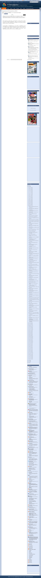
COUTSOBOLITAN (31, 535)
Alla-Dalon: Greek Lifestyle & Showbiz (33, 409)
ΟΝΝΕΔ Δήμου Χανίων (31, 541)
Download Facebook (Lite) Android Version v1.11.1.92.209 (33, 497)
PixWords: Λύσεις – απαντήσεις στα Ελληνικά (33, 492)
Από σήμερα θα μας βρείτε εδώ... (33, 437)
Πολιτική (8, 8)
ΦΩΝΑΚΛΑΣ (30, 371)
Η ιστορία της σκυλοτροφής (32, 231)
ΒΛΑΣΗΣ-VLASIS (31, 451)
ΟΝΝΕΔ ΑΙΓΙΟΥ (31, 548)
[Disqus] (14, 48)
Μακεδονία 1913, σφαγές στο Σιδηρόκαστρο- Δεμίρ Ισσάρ (32, 469)
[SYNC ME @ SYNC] (34, 0)
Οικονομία (11, 8)
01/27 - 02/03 (30, 355)
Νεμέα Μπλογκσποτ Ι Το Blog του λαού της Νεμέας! (33, 498)
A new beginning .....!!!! (31, 530)
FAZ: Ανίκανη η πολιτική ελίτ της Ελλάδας (34, 219)
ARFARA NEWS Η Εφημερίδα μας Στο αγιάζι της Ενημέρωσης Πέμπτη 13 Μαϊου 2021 (33, 435)
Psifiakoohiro (30, 502)
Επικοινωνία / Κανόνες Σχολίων (29, 8)
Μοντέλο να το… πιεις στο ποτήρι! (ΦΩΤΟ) (34, 312)
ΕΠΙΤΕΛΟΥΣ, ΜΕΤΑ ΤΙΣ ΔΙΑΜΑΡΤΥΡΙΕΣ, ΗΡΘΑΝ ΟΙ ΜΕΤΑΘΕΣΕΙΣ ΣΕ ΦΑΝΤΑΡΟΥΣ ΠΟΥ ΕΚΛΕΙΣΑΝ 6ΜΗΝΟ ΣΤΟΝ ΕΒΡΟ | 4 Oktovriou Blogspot (33, 50)
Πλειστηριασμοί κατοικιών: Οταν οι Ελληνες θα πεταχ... (33, 279)
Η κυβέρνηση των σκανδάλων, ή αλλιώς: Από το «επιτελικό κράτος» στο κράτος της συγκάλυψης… (33, 379)
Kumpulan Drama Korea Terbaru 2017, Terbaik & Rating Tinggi (33, 462)
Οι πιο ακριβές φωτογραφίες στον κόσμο (33, 298)
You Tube (38, 0)
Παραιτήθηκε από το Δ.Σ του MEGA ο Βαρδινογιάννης (33, 252)
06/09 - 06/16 (30, 334)
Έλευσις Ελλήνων (31, 463)
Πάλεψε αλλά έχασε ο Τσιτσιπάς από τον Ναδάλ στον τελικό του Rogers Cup (33, 455)
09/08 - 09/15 (30, 203)
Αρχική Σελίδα (4, 8)
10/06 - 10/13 (30, 198)
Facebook (30, 0)
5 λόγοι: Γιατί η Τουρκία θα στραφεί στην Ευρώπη (33, 520)
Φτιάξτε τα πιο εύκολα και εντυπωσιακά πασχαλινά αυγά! (33, 507)
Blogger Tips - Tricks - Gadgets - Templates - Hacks (32, 513)
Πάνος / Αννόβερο (32, 43)
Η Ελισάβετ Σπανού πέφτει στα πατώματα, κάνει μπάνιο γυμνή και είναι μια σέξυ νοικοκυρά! (33, 528)
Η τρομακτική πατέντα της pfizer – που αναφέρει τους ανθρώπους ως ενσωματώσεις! (33, 417)
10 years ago (31, 42)
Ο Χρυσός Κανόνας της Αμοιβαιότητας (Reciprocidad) (33, 385)
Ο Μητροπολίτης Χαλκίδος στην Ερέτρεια (32, 376)
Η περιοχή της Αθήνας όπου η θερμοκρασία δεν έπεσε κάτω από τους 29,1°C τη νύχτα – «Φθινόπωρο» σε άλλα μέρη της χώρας (33, 390)
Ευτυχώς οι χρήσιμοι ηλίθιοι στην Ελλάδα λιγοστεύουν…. (32, 369)
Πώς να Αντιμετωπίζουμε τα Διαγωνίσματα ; (32, 397)
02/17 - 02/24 (30, 352)
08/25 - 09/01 (30, 205)
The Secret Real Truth (31, 416)
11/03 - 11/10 (30, 194)
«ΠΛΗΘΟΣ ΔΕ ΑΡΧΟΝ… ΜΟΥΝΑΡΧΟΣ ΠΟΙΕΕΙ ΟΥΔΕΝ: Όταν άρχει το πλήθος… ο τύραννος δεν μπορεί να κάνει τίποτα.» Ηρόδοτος (33, 533)
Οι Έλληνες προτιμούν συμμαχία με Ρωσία (34, 297)
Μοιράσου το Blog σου (31, 511)
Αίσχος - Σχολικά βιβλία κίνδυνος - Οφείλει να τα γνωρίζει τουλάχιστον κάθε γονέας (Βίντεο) (33, 465)
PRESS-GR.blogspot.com (32, 373)
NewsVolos (30, 454)
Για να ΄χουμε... (31, 544)
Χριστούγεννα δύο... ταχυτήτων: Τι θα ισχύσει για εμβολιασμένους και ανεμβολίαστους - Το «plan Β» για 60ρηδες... (33, 414)
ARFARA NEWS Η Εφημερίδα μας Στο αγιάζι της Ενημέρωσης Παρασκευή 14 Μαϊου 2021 (33, 432)
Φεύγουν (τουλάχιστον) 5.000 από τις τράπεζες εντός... (33, 303)
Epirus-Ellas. (30, 401)
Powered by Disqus (29, 59)
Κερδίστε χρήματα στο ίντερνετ (33, 458)
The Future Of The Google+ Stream (32, 501)
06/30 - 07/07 (30, 330)
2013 (28, 186)
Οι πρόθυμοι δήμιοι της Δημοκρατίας (33, 216)
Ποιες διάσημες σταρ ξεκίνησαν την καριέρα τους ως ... (33, 267)
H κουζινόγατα (31, 506)
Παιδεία (14, 8)
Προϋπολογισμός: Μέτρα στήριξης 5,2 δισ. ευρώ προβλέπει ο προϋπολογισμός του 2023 (33, 411)
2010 (28, 362)
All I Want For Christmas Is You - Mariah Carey (33, 517)
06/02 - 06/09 (30, 335)
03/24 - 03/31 (30, 346)
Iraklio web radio (31, 461)
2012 (28, 360)
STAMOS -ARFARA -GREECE (32, 549)
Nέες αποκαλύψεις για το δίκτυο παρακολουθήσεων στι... (32, 239)
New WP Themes (17, 576)
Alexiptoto (30, 550)
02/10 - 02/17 (30, 353)
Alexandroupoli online (31, 380)
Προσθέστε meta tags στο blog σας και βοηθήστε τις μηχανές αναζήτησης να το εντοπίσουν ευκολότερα (33, 515)
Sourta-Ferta (30, 375)
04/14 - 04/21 (30, 343)
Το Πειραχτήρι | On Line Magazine (33, 491)
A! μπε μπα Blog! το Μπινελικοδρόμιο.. (31, 449)
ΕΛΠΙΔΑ (30, 470)
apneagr (30, 392)
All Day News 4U (31, 396)
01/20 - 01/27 (30, 356)
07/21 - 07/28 (30, 327)
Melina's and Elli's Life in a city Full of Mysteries (33, 487)
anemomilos (30, 466)
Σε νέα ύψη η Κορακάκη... (32, 479)
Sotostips (30, 438)
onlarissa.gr (30, 561)
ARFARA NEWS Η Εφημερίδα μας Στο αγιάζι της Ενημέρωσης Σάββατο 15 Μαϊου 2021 (33, 429)
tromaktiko (30, 366)
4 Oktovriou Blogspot (31, 509)
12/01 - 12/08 (30, 189)
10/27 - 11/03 (30, 195)
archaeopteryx (30, 443)
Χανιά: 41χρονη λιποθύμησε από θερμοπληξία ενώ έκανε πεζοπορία (33, 367)
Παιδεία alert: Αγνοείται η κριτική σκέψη (33, 447)
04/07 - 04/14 (30, 344)
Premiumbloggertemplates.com (29, 576)
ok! (29, 475)
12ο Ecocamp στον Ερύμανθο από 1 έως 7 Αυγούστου (33, 481)
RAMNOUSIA (30, 557)
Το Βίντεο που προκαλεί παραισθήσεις (33, 215)
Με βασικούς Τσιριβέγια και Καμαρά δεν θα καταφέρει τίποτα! (33, 387)
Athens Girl (30, 544)
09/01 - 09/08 (30, 204)
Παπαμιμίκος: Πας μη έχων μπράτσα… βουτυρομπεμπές (33, 311)
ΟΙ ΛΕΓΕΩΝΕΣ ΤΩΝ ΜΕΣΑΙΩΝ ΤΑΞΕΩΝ (33, 505)
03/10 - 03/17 (30, 348)
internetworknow (31, 555)
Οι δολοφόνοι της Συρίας (32, 457)
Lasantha (24, 576)
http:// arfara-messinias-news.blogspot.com (32, 430)
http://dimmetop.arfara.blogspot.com (33, 427)
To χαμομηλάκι (31, 384)
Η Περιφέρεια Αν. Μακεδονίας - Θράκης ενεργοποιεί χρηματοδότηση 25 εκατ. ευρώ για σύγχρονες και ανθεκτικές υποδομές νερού (33, 382)
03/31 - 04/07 (30, 345)
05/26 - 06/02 (30, 336)
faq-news (30, 531)
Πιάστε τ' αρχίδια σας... (31, 499)
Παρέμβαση (30, 472)
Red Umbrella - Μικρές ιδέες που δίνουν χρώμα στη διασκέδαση (33, 503)
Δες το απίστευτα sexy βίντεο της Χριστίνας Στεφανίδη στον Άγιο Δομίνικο (33, 525)
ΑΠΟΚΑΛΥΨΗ (30, 556)
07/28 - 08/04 (30, 326)
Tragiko (30, 558)
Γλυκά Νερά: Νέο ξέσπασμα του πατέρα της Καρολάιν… (32, 408)
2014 (28, 185)
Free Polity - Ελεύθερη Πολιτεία (33, 452)
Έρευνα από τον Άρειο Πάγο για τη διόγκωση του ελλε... (33, 261)
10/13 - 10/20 (30, 197)
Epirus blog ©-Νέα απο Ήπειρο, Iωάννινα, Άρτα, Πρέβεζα (32, 404)
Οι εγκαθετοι (30, 519)
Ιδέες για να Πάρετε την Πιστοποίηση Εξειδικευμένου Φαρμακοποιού (33, 459)
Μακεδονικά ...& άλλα (31, 468)
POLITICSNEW (30, 412)
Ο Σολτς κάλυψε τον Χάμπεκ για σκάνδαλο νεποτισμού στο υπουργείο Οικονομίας (33, 405)
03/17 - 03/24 (30, 347)
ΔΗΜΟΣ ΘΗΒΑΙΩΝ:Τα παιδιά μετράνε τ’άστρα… (33, 395)
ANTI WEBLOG (30, 377)
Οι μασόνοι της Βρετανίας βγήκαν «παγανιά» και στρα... (33, 285)
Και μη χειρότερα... (31, 493)
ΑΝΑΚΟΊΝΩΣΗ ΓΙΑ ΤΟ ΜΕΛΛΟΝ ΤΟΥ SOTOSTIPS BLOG (33, 439)
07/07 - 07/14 (30, 329)
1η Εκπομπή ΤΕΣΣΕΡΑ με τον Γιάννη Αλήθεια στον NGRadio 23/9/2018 (33, 453)
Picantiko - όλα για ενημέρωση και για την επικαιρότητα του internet (33, 522)
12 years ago (33, 58)
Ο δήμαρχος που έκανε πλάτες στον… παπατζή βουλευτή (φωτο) (33, 372)
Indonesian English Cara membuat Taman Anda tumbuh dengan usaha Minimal (33, 490)
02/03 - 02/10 (30, 354)
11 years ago (34, 45)
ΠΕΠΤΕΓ (30, 551)
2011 (28, 361)
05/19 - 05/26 (30, 337)
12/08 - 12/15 (30, 188)
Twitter (27, 0)
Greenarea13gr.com (31, 386)
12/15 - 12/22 (30, 187)
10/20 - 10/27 (30, 196)
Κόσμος (21, 8)
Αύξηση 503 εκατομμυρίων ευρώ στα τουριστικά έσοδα (33, 244)
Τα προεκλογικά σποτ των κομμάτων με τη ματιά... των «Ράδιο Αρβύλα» (33, 494)
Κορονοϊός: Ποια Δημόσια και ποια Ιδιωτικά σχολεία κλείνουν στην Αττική (33, 442)
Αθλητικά (24, 8)
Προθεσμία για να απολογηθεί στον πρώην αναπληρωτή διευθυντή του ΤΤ (33, 510)
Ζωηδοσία (30, 423)
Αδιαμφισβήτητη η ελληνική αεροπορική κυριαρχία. (33, 402)
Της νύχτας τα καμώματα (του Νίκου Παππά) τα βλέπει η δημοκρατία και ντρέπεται (33, 474)
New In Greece (30, 480)
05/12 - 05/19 (30, 338)
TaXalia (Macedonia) (31, 368)
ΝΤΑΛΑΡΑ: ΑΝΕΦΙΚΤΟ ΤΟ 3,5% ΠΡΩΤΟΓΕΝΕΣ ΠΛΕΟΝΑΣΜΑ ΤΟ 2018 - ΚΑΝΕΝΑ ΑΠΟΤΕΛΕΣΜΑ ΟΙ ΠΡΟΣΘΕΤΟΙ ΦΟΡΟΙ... (33, 484)
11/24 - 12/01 (30, 190)
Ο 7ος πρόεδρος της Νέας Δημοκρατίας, (33, 471)
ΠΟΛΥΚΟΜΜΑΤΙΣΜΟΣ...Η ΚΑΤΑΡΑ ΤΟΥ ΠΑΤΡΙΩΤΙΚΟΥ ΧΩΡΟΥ (33, 400)
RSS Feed (24, 0)
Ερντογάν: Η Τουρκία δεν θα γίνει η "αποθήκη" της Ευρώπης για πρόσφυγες (33, 421)
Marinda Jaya (30, 496)
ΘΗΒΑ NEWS (30, 394)
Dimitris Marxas (31, 39)
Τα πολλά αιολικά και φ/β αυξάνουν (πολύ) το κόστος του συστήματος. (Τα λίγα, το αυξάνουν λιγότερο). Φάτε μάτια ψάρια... (33, 445)
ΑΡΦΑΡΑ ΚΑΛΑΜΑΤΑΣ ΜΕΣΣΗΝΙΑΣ (33, 419)
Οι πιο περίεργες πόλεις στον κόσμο (33, 264)
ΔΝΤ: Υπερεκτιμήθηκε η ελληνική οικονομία (11, 12)
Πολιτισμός (17, 8)
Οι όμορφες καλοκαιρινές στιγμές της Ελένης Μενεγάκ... (33, 290)
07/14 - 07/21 (30, 328)
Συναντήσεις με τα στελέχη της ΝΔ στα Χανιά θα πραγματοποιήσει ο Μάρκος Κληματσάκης (33, 542)
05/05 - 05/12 (30, 339)
